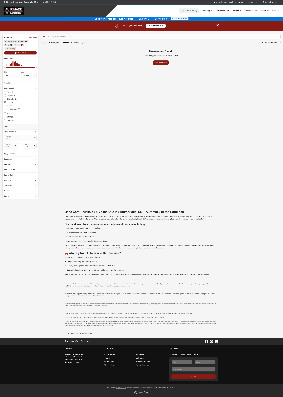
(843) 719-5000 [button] (50, 2)
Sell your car (140, 358)
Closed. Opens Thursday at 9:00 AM (229, 2)
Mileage (8, 136)
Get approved (109, 362)
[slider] (4, 67)
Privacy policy (109, 365)
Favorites (253, 2)
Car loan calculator (143, 362)
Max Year (28, 144)
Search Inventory (190, 11)
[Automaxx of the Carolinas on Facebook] (205, 341)
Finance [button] (236, 11)
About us (107, 358)
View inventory (109, 355)
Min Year (8, 144)
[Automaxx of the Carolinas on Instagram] (210, 341)
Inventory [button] (206, 11)
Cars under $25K (222, 11)
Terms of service (142, 365)
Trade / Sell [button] (249, 11)
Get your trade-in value (155, 26)
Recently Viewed (271, 2)
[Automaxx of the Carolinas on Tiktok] (215, 341)
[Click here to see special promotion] (141, 19)
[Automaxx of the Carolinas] (14, 11)
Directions (140, 355)
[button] (21, 2)
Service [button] (263, 11)
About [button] (274, 11)
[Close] (217, 25)
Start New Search (161, 62)
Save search (21, 53)
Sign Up (193, 376)
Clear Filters (32, 37)
